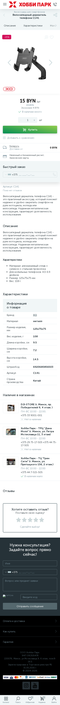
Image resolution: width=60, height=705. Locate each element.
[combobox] (10, 174)
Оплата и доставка (14, 621)
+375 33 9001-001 (31, 415)
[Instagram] (26, 685)
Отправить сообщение (30, 606)
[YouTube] (35, 685)
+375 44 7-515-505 (32, 472)
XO (35, 315)
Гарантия (8, 641)
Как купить (9, 631)
